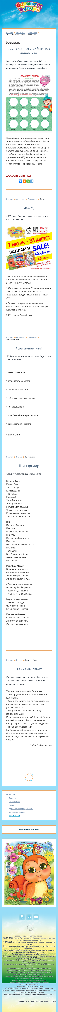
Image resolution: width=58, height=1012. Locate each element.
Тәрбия (12, 798)
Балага (19, 457)
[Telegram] (31, 181)
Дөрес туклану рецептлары (21, 809)
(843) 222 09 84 (50, 1001)
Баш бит (9, 33)
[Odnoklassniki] (22, 919)
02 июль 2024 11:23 (13, 42)
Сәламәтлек (14, 802)
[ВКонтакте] (20, 181)
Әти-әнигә (10, 794)
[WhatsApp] (28, 181)
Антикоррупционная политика (16, 994)
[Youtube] (36, 919)
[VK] (29, 919)
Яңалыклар (14, 815)
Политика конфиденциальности (41, 994)
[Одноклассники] (24, 181)
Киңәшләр (13, 805)
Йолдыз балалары (17, 812)
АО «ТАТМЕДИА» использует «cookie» (21, 988)
